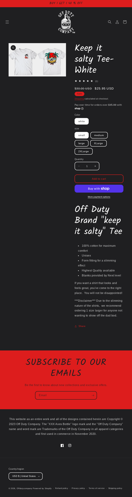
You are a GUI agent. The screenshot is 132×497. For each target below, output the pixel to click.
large (81, 143)
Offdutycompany (24, 488)
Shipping (79, 99)
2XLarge (83, 151)
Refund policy (61, 488)
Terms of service (97, 488)
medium (99, 135)
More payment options (99, 197)
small (81, 135)
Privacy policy (78, 488)
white (81, 121)
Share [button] (82, 326)
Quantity (79, 159)
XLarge (98, 143)
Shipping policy (115, 488)
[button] (7, 22)
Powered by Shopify (42, 488)
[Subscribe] (93, 395)
